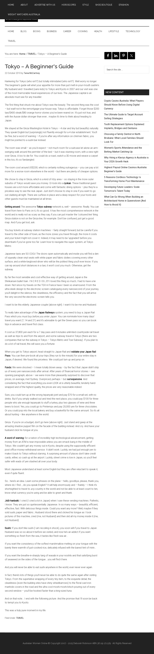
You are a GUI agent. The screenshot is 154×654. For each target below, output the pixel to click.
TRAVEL (20, 618)
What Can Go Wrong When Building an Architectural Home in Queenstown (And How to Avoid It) (125, 200)
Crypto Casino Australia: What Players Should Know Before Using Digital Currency (124, 104)
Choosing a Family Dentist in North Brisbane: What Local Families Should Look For (123, 138)
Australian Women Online (35, 643)
